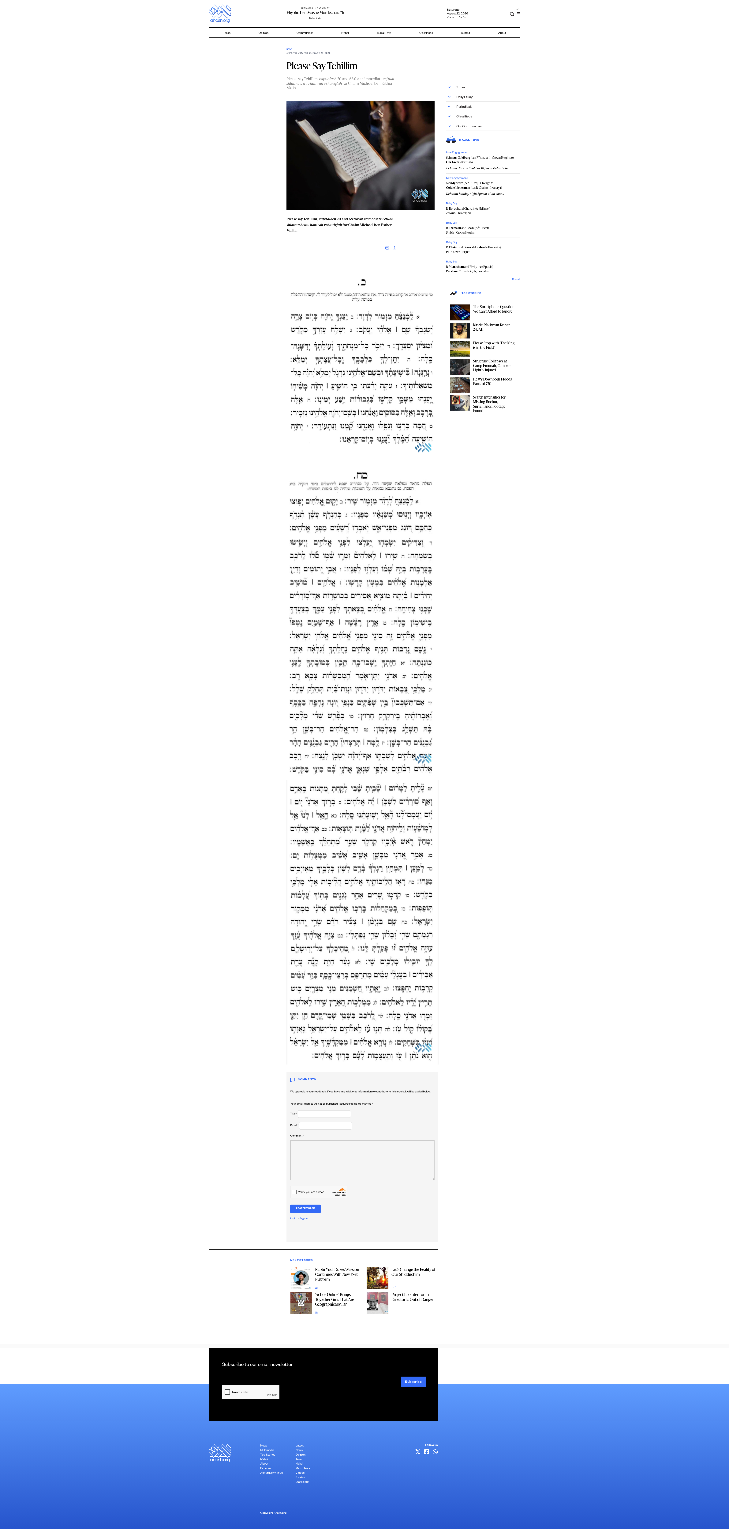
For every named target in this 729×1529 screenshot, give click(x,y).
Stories (300, 1477)
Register (304, 1218)
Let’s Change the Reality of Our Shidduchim (413, 1271)
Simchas (265, 1468)
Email (294, 1125)
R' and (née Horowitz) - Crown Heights (473, 249)
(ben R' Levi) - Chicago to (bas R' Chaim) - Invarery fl (474, 185)
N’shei (345, 33)
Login (293, 1218)
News (289, 49)
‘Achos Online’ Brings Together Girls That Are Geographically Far (334, 1299)
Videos (300, 1473)
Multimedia (267, 1450)
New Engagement (457, 153)
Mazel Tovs (303, 1468)
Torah (226, 33)
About (502, 33)
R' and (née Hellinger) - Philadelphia (468, 210)
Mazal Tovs (384, 33)
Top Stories (267, 1455)
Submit (465, 33)
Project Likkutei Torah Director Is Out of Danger (412, 1296)
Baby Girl (451, 223)
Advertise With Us (271, 1473)
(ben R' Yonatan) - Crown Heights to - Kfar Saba (480, 159)
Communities (305, 33)
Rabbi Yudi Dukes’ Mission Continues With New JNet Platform (337, 1274)
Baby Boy (451, 203)
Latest (300, 1446)
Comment (297, 1136)
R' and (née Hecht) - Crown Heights (467, 230)
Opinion (263, 33)
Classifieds (426, 33)
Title (293, 1114)
